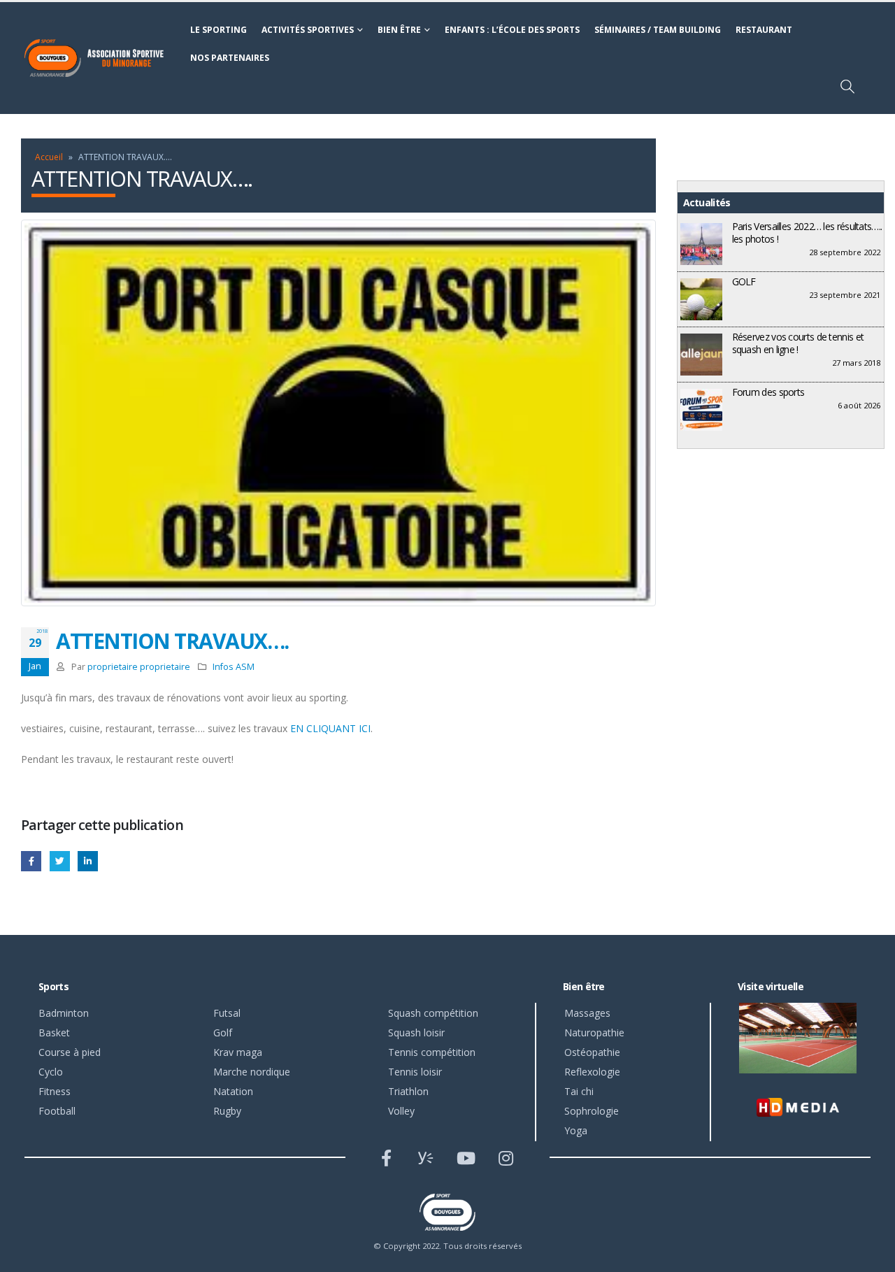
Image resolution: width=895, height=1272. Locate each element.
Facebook (31, 861)
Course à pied (69, 1052)
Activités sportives (308, 30)
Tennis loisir (415, 1071)
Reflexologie (592, 1071)
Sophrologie (591, 1110)
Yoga (575, 1130)
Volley (401, 1110)
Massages (587, 1013)
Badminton (63, 1013)
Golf (222, 1032)
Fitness (54, 1091)
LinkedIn (88, 861)
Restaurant (764, 30)
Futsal (227, 1013)
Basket (54, 1032)
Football (57, 1110)
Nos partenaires (229, 58)
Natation (233, 1091)
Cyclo (50, 1071)
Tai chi (579, 1091)
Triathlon (408, 1091)
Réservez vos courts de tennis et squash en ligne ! (798, 343)
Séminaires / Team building (657, 30)
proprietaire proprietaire (138, 667)
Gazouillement (60, 861)
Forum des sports (768, 392)
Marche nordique (251, 1071)
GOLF (744, 281)
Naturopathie (594, 1032)
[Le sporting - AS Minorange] (102, 58)
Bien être (399, 30)
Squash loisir (416, 1032)
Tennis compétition (431, 1052)
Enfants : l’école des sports (512, 30)
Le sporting (218, 30)
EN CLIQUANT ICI (330, 728)
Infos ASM (234, 667)
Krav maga (237, 1052)
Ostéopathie (592, 1052)
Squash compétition (433, 1013)
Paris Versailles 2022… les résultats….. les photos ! (807, 232)
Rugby (227, 1110)
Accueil (49, 157)
